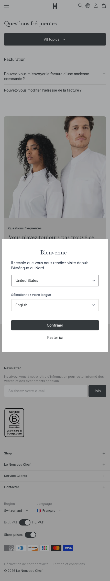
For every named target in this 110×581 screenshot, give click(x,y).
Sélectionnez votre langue (31, 295)
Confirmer (55, 325)
